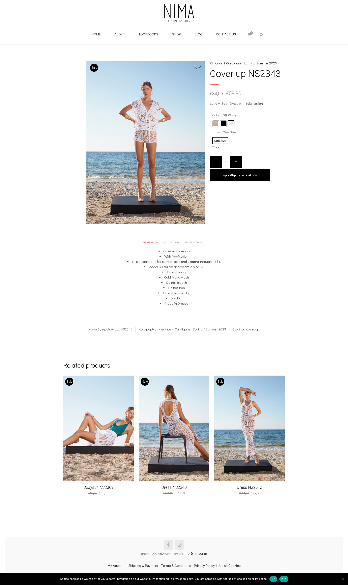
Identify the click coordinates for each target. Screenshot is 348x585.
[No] (343, 579)
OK (273, 578)
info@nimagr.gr (195, 554)
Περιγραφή (150, 242)
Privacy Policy (204, 566)
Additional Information (183, 242)
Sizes (216, 132)
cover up (252, 329)
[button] (197, 66)
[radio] (216, 124)
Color (216, 115)
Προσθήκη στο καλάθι (240, 175)
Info (283, 578)
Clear (216, 147)
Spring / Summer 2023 (260, 63)
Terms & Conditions (176, 566)
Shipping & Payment (143, 566)
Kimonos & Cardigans (226, 63)
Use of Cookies (229, 566)
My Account (116, 566)
